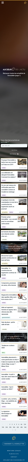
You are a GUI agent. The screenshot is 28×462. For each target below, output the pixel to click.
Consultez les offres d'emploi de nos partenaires (14, 347)
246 (8, 439)
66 (21, 436)
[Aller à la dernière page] (17, 441)
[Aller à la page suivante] (14, 441)
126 (25, 436)
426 (20, 439)
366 (16, 439)
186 (4, 439)
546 (11, 442)
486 (23, 439)
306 (12, 439)
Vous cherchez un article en (11, 141)
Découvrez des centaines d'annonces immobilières (14, 254)
